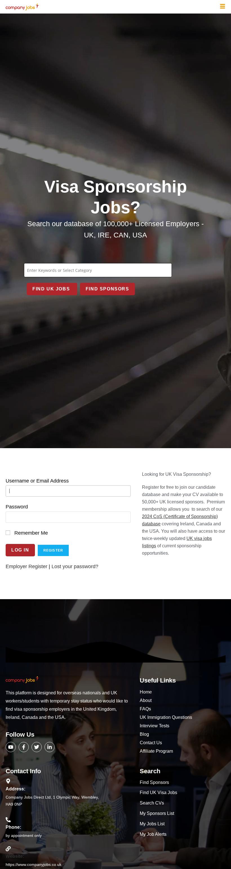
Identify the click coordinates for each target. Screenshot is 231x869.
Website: (15, 856)
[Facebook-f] (24, 747)
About (146, 700)
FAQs (145, 708)
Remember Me (31, 533)
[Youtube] (11, 747)
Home (146, 692)
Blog (144, 734)
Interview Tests (154, 725)
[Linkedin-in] (50, 747)
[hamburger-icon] (223, 7)
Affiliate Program (156, 751)
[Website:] (8, 848)
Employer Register (26, 566)
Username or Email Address (37, 481)
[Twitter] (37, 747)
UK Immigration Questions (166, 717)
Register (53, 550)
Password (17, 507)
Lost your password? (75, 566)
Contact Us (151, 742)
